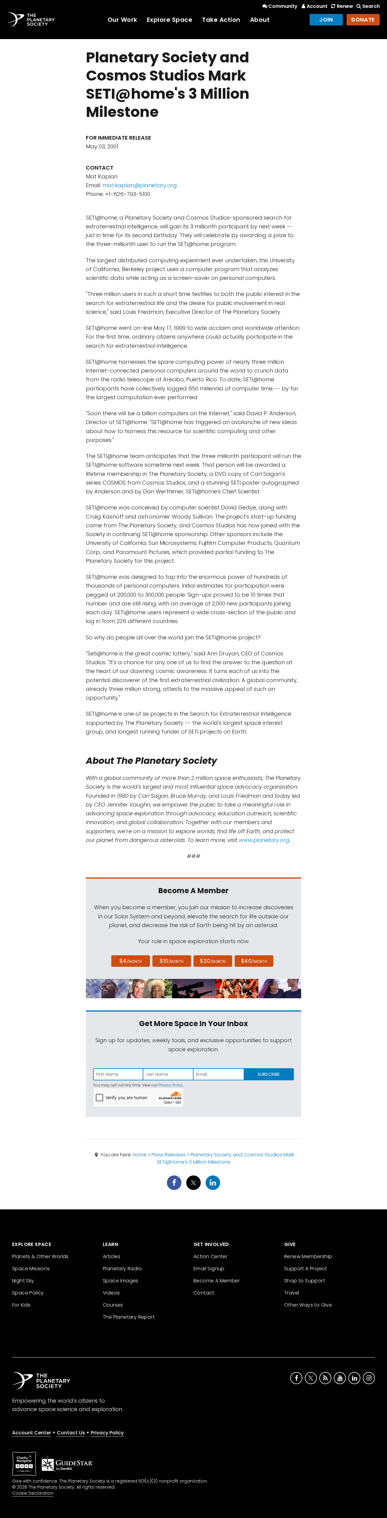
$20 (213, 961)
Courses (113, 1304)
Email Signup (209, 1268)
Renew (345, 6)
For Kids (21, 1304)
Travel (291, 1292)
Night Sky (23, 1280)
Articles (111, 1256)
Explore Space (170, 19)
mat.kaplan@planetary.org (139, 185)
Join (326, 19)
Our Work (122, 19)
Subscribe (269, 1074)
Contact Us (71, 1432)
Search (371, 6)
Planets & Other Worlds (40, 1256)
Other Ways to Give (308, 1304)
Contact (204, 1292)
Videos (111, 1292)
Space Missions (31, 1268)
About (260, 19)
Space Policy (28, 1292)
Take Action (221, 19)
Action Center (210, 1256)
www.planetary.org (264, 840)
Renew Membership (308, 1256)
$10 (172, 961)
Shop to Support (304, 1280)
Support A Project (305, 1268)
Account (317, 6)
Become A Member (217, 1280)
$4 (130, 961)
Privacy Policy (170, 1085)
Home (140, 1154)
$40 (254, 961)
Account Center (31, 1432)
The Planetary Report (128, 1317)
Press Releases (168, 1154)
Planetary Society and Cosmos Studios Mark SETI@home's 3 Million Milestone (225, 1158)
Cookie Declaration (33, 1493)
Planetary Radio (122, 1268)
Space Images (120, 1280)
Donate (363, 19)
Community (283, 6)
